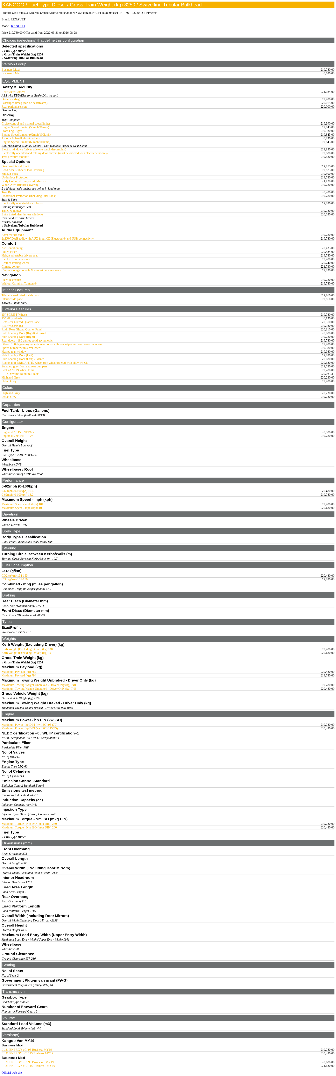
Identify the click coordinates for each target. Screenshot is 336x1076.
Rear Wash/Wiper (12, 325)
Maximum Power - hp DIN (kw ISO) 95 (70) (29, 724)
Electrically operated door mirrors (22, 203)
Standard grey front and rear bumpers (24, 366)
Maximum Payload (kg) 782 (19, 671)
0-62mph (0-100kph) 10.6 (17, 491)
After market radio (13, 234)
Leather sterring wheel (15, 262)
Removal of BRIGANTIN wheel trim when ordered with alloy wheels (45, 362)
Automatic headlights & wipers (21, 138)
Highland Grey (11, 377)
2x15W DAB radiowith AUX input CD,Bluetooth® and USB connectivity (48, 238)
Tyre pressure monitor (15, 156)
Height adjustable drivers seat (20, 255)
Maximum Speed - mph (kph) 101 (22, 504)
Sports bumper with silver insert (21, 348)
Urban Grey (9, 381)
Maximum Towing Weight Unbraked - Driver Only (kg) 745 (39, 688)
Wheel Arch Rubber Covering (20, 184)
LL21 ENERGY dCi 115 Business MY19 (27, 1053)
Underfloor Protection (15, 177)
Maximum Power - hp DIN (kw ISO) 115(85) (30, 728)
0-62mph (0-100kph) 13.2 (17, 494)
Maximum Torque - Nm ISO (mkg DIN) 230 (29, 823)
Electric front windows (16, 259)
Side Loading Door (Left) (17, 355)
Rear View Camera (13, 91)
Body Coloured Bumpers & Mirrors (24, 181)
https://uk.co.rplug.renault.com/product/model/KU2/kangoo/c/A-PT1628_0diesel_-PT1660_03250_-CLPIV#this (88, 12)
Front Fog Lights (12, 131)
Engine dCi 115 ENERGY (18, 432)
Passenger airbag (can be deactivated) (24, 103)
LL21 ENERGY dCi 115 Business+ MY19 (28, 1065)
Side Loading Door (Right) (18, 336)
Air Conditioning (12, 248)
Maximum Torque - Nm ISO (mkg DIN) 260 (29, 827)
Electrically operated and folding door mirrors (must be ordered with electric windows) (55, 153)
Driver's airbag (11, 99)
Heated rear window (14, 351)
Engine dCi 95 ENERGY (17, 435)
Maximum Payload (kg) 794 (19, 675)
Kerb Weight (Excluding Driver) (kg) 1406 (28, 649)
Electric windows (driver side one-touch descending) (34, 149)
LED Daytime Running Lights (20, 373)
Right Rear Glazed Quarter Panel (22, 329)
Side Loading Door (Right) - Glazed (24, 333)
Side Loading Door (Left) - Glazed (23, 359)
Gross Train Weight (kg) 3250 (23, 54)
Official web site (12, 1072)
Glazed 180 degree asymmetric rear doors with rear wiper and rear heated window (52, 344)
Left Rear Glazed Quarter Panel (21, 322)
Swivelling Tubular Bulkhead (23, 58)
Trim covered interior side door (20, 295)
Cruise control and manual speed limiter (26, 123)
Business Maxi (11, 69)
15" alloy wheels (12, 318)
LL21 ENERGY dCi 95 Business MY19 (27, 1049)
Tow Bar (7, 192)
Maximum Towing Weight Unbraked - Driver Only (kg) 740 (39, 685)
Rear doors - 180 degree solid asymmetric (27, 340)
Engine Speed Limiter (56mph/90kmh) (25, 127)
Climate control (11, 266)
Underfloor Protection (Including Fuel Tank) (29, 196)
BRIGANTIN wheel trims (18, 370)
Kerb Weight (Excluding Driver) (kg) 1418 (28, 652)
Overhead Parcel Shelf (15, 166)
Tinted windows (11, 210)
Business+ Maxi (11, 73)
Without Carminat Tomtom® (19, 283)
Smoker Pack (10, 173)
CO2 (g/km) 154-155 (15, 575)
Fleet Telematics (11, 279)
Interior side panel (13, 299)
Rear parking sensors (14, 106)
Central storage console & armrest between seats (31, 270)
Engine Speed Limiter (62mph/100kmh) (26, 134)
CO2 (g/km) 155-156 (15, 579)
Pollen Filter (9, 251)
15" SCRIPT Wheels (14, 314)
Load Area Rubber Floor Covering (23, 170)
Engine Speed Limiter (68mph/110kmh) (26, 142)
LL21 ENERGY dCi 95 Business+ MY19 (28, 1062)
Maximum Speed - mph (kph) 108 (22, 507)
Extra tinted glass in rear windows (22, 214)
